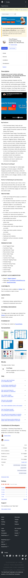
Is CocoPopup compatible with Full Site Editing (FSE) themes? (8, 386)
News (2, 519)
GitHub (20, 289)
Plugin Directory (4, 5)
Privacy (3, 524)
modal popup (23, 465)
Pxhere (3, 315)
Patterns (17, 524)
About (2, 517)
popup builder (23, 467)
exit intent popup (17, 465)
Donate (17, 533)
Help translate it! (23, 9)
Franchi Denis (13, 44)
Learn (2, 528)
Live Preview (12, 48)
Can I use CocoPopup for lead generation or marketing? (8, 391)
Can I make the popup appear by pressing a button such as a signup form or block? (11, 415)
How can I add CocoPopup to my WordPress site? (8, 381)
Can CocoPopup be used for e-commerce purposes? (7, 410)
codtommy (6, 440)
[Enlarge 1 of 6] (11, 331)
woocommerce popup (22, 470)
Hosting (3, 521)
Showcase (17, 517)
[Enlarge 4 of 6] (25, 341)
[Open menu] (26, 2)
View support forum (6, 509)
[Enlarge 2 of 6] (25, 331)
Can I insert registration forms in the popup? (11, 405)
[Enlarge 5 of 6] (11, 352)
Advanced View (5, 477)
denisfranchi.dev (11, 282)
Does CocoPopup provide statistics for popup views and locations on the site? (10, 420)
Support (4, 67)
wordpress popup (22, 473)
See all (25, 499)
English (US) (24, 462)
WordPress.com (5, 539)
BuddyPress (4, 546)
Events (16, 530)
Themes (16, 519)
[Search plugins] (15, 14)
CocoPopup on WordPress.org (17, 280)
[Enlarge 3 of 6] (11, 341)
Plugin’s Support (12, 278)
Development (6, 63)
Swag (17, 535)
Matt (3, 542)
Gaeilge (6, 552)
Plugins (16, 521)
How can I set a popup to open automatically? (6, 401)
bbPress (4, 544)
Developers (4, 533)
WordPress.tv (5, 535)
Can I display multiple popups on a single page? (7, 396)
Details (4, 53)
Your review (4, 499)
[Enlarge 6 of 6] (25, 352)
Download (4, 48)
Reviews (5, 56)
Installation (5, 60)
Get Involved (18, 528)
